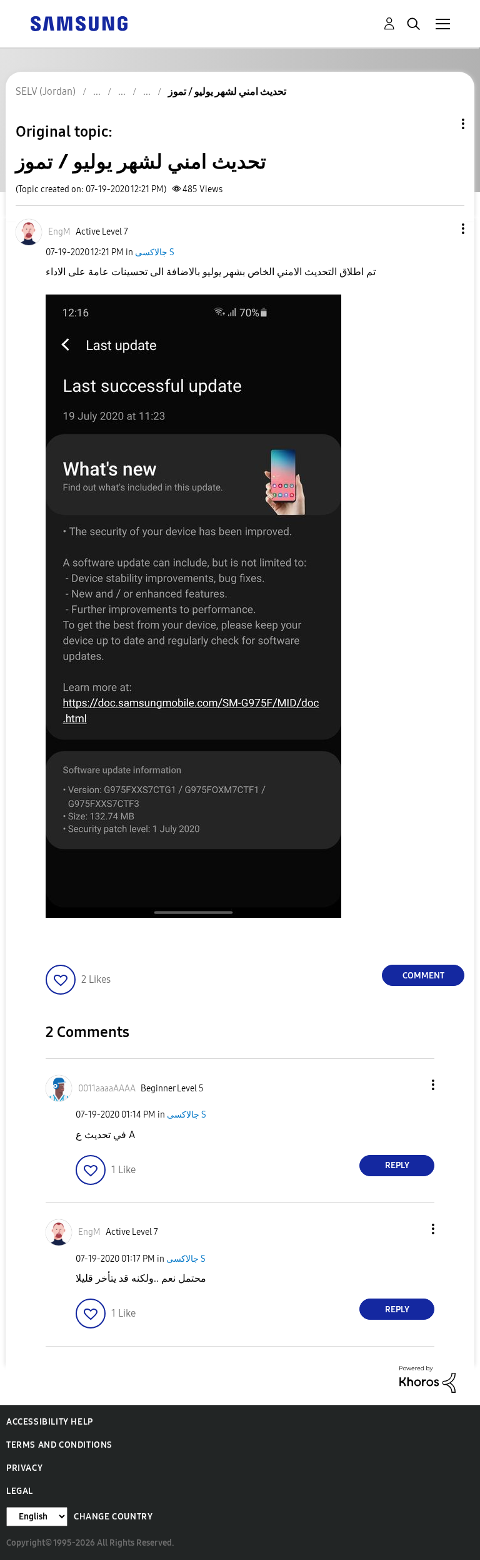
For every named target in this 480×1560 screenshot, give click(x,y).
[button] (442, 228)
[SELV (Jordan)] (79, 23)
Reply (397, 1165)
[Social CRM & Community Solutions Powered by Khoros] (427, 1379)
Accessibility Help (49, 1421)
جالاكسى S (154, 252)
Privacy (24, 1468)
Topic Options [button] (441, 124)
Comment (423, 975)
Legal (19, 1491)
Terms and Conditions (59, 1445)
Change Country (113, 1516)
